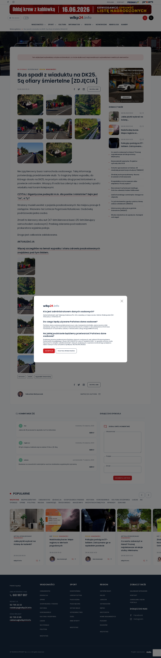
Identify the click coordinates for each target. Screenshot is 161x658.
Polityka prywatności (66, 351)
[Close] (121, 301)
